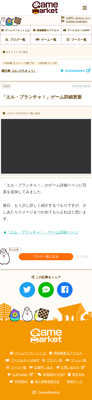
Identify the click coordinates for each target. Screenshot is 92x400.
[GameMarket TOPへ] (46, 336)
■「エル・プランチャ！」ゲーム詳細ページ (41, 232)
